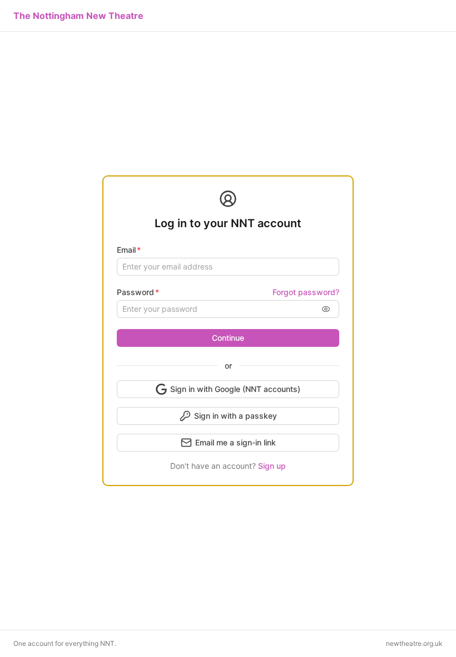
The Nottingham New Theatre (78, 15)
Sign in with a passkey (235, 415)
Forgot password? (305, 292)
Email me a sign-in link (235, 442)
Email (126, 249)
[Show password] (326, 309)
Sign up (272, 465)
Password (135, 292)
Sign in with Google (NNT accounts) (235, 389)
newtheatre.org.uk (414, 643)
